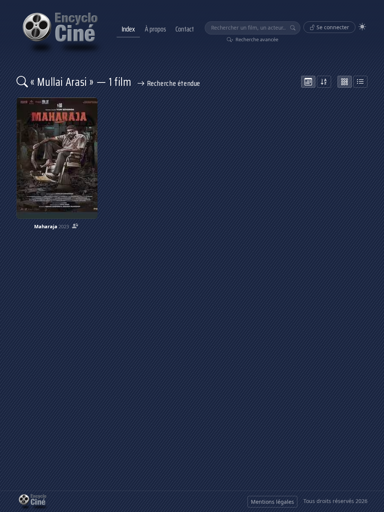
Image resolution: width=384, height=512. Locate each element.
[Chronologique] (308, 82)
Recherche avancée (256, 39)
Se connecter (332, 27)
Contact (185, 28)
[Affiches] (345, 82)
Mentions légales (272, 501)
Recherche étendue (172, 83)
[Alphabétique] (324, 82)
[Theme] (362, 26)
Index (128, 28)
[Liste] (360, 82)
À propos (155, 28)
